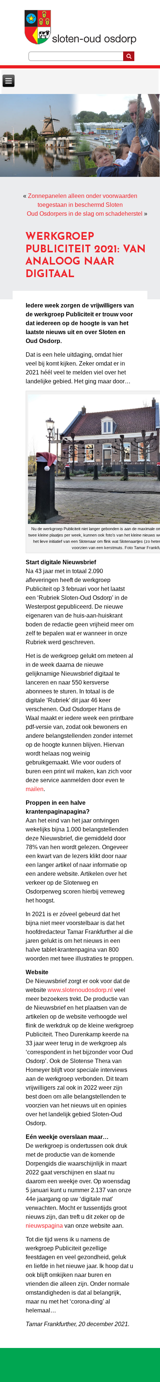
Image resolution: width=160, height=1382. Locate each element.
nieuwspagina (44, 1226)
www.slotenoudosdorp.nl (80, 990)
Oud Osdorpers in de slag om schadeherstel (85, 214)
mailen (35, 789)
